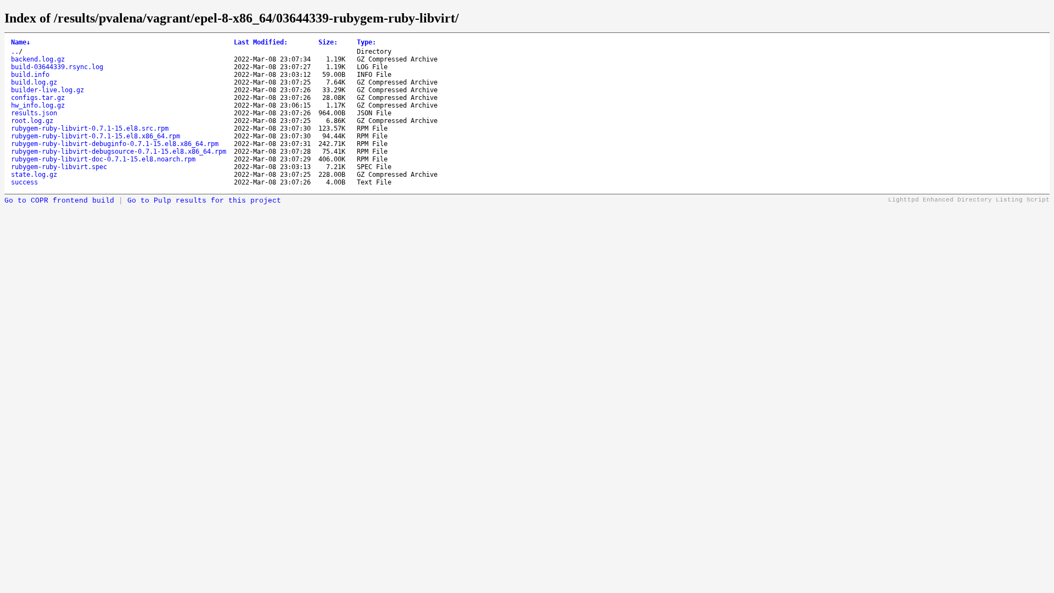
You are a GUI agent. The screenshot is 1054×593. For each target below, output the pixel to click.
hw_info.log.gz (38, 105)
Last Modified (261, 42)
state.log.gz (34, 174)
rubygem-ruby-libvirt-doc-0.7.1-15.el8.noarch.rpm (103, 159)
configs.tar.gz (38, 98)
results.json (34, 113)
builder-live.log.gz (47, 90)
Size (328, 42)
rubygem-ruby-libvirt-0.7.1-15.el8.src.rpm (90, 128)
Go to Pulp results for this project (204, 201)
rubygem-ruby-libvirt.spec (59, 167)
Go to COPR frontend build (59, 201)
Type (366, 42)
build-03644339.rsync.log (57, 67)
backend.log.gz (38, 59)
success (24, 182)
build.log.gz (34, 82)
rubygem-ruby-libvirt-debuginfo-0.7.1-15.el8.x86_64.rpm (114, 144)
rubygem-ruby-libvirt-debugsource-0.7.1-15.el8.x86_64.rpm (118, 151)
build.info (30, 75)
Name (20, 42)
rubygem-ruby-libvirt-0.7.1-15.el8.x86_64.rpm (95, 136)
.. (15, 51)
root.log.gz (32, 121)
